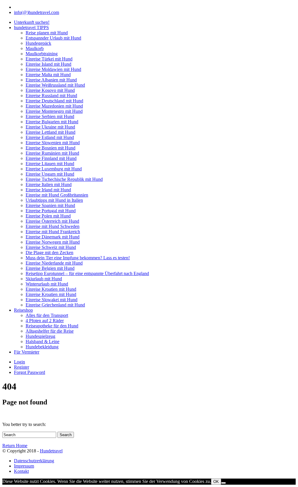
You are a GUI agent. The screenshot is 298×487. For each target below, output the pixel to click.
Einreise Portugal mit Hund (51, 210)
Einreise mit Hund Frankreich (53, 231)
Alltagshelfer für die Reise (50, 331)
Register (21, 367)
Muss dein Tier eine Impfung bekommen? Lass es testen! (78, 257)
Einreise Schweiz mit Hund (51, 247)
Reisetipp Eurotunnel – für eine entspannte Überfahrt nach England (87, 273)
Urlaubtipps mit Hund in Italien (54, 200)
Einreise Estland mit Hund (50, 137)
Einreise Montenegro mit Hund (54, 111)
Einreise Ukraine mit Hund (50, 126)
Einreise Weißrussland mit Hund (55, 85)
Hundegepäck (38, 43)
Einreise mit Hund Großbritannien (57, 194)
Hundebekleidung (42, 346)
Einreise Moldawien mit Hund (53, 69)
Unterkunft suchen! (31, 22)
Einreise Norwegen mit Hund (53, 242)
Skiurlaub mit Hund (44, 278)
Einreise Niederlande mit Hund (54, 263)
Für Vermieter (26, 351)
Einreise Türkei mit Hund (49, 58)
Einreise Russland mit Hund (51, 95)
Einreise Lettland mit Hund (50, 132)
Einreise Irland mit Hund (48, 189)
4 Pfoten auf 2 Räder (45, 320)
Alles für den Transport (47, 315)
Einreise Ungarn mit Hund (50, 174)
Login (19, 361)
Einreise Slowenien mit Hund (53, 142)
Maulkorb (35, 48)
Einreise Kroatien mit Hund (51, 289)
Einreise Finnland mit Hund (51, 158)
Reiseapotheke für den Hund (52, 325)
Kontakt (21, 471)
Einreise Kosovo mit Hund (50, 90)
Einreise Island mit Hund (48, 64)
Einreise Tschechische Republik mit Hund (64, 179)
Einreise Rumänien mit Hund (52, 153)
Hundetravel (51, 450)
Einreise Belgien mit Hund (50, 268)
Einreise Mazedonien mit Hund (54, 106)
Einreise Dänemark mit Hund (52, 236)
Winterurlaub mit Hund (47, 283)
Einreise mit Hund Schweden (52, 226)
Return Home (14, 445)
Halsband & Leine (42, 341)
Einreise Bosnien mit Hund (50, 147)
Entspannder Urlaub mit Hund (53, 37)
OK (216, 481)
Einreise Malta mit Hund (48, 74)
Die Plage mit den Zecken (49, 252)
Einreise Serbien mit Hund (50, 116)
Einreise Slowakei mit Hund (51, 299)
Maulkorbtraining (42, 53)
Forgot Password (29, 372)
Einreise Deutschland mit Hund (54, 100)
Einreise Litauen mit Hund (50, 163)
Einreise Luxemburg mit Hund (54, 168)
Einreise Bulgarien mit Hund (52, 121)
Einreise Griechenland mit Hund (55, 304)
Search (66, 435)
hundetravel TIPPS (31, 27)
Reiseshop (23, 310)
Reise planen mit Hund (47, 32)
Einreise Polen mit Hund (48, 215)
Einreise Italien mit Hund (49, 184)
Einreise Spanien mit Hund (50, 205)
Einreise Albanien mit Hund (51, 79)
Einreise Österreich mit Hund (52, 221)
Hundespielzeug (40, 336)
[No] (223, 483)
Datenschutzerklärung (34, 460)
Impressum (24, 465)
